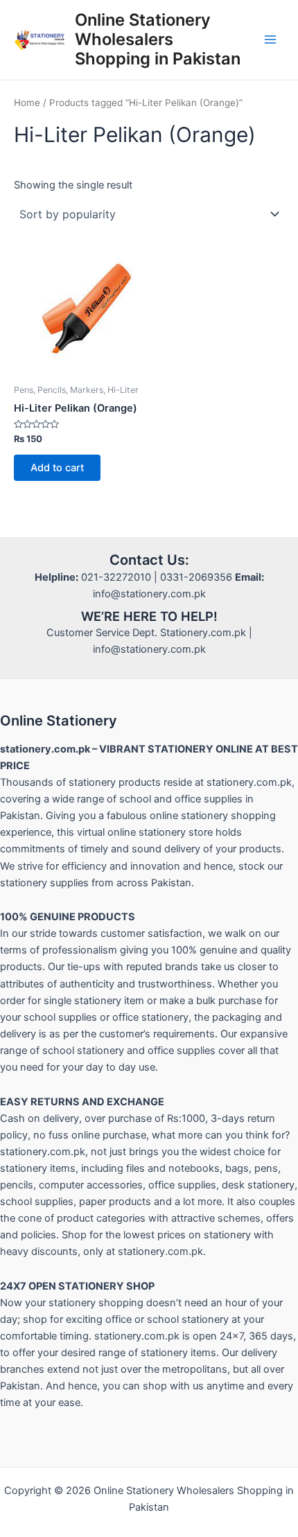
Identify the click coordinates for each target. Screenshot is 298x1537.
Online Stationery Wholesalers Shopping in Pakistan (157, 39)
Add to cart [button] (57, 468)
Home (27, 102)
